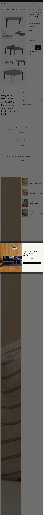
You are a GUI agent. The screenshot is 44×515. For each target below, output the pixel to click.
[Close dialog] (41, 243)
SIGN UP (32, 263)
